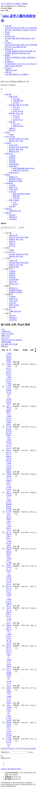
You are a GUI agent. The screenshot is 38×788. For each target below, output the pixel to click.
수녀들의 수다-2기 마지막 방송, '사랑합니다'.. (8, 688)
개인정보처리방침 (14, 769)
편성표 (7, 32)
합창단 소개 (16, 64)
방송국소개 (9, 49)
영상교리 (8, 68)
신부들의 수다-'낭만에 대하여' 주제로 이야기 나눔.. (9, 722)
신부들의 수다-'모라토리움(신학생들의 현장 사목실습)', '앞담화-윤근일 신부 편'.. (9, 474)
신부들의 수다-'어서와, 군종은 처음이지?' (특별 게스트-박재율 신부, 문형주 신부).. (9, 426)
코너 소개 (16, 98)
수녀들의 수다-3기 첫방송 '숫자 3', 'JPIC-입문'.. (9, 625)
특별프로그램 (21, 47)
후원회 (7, 55)
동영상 (15, 204)
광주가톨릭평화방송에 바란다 (23, 168)
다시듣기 (8, 43)
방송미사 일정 (18, 126)
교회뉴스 (26, 30)
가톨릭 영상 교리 (11, 70)
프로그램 (8, 26)
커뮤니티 (8, 72)
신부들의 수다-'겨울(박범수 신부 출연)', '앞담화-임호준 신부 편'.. (9, 608)
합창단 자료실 (10, 66)
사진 (14, 202)
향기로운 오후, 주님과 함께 (23, 28)
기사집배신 (17, 3)
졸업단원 (16, 196)
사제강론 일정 (18, 101)
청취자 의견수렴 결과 (20, 170)
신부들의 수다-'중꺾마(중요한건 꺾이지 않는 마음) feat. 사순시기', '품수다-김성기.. (9, 364)
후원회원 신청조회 (15, 181)
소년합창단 (9, 62)
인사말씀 (8, 51)
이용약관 (4, 769)
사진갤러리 (24, 74)
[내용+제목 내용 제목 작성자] (5, 752)
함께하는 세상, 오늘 (16, 113)
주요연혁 (29, 51)
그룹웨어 (24, 3)
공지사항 (8, 74)
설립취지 (15, 51)
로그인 (3, 3)
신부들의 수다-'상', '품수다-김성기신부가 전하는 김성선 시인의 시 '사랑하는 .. (9, 586)
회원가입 (9, 3)
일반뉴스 (33, 30)
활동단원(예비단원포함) (21, 194)
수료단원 (16, 198)
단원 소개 (33, 64)
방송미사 (19, 30)
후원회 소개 (9, 57)
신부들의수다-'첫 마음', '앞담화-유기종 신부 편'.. (8, 532)
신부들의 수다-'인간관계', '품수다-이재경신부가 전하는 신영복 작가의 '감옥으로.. (9, 450)
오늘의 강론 (9, 28)
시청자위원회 (14, 164)
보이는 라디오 (10, 36)
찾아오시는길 (25, 53)
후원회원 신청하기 (20, 57)
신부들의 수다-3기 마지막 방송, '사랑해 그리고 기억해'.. (8, 705)
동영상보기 (16, 74)
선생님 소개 (25, 64)
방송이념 (22, 51)
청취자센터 (16, 53)
